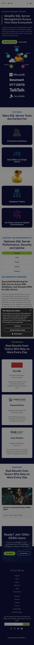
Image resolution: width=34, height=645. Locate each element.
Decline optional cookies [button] (17, 330)
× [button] (30, 310)
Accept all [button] (17, 326)
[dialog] (17, 322)
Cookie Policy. (19, 322)
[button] (17, 334)
